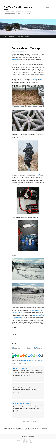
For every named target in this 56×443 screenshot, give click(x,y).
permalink (41, 360)
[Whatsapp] (18, 355)
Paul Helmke (17, 312)
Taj (39, 174)
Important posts (12, 36)
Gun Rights (28, 360)
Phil (14, 368)
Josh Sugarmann (35, 310)
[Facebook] (29, 355)
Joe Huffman (15, 386)
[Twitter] (31, 355)
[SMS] (34, 355)
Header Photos (20, 36)
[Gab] (13, 355)
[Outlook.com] (39, 355)
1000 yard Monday (26, 346)
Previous (6, 41)
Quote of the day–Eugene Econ (37, 346)
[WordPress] (42, 355)
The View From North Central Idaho (18, 8)
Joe (25, 51)
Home (6, 36)
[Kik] (13, 358)
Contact (27, 36)
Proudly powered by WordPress (28, 436)
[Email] (26, 355)
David (14, 403)
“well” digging (35, 79)
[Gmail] (37, 355)
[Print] (23, 355)
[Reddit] (21, 355)
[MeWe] (15, 355)
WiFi (22, 184)
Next (50, 41)
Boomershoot (15, 59)
